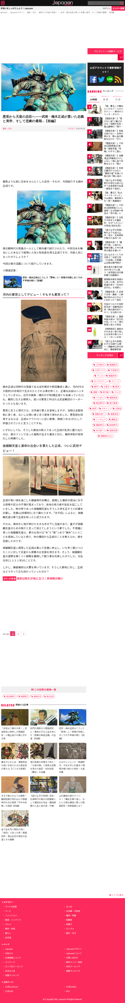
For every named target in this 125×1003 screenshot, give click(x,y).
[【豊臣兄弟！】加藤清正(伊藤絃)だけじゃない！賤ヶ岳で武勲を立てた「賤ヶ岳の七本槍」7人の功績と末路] (94, 159)
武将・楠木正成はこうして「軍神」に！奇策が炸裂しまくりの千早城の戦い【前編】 (52, 279)
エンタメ (70, 928)
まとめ (69, 906)
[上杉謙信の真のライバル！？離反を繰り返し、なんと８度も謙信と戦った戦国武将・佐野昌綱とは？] (72, 785)
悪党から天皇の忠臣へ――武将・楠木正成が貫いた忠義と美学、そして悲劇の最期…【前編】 (77, 12)
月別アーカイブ (73, 966)
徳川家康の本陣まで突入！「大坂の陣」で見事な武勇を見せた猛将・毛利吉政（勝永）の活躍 (43, 766)
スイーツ (115, 381)
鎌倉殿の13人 (107, 435)
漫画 (95, 392)
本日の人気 (10, 970)
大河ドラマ (100, 370)
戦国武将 (37, 696)
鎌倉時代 (100, 424)
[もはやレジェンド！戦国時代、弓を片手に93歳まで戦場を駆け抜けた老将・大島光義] (72, 751)
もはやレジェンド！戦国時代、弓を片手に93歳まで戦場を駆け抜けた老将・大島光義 (72, 766)
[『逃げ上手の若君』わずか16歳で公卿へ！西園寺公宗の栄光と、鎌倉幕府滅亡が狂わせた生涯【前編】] (94, 345)
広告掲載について (13, 957)
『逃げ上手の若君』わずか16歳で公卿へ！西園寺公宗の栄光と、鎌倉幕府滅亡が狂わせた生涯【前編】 (113, 348)
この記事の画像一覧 (45, 689)
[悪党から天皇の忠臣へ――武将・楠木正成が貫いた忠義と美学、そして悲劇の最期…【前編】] (43, 87)
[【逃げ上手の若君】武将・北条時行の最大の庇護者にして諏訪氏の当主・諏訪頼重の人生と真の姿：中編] (43, 785)
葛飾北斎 (113, 430)
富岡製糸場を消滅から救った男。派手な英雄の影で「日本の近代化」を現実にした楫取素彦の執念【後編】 (113, 286)
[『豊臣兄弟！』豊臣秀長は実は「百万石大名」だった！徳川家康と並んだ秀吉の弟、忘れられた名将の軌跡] (94, 320)
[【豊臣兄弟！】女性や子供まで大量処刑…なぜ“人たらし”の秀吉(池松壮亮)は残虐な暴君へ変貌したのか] (94, 221)
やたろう (71, 128)
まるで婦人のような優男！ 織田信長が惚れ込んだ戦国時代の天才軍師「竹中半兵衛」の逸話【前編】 (14, 800)
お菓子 (107, 386)
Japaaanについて (74, 953)
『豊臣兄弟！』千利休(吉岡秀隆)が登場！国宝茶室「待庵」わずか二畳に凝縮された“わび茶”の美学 (113, 150)
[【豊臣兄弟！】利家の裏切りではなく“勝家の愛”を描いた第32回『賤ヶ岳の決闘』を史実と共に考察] (94, 172)
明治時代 (100, 403)
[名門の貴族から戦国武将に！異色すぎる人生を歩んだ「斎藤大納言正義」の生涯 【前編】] (43, 717)
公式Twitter (101, 79)
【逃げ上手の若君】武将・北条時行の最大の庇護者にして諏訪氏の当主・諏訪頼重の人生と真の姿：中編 (43, 800)
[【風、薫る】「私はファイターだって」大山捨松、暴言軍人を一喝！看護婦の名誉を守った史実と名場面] (94, 196)
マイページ (10, 962)
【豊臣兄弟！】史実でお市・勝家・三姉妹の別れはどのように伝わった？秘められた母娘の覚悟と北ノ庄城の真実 (113, 298)
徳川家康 (113, 403)
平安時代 (114, 370)
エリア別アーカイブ (14, 966)
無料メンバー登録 (74, 962)
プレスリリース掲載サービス (108, 51)
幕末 (117, 386)
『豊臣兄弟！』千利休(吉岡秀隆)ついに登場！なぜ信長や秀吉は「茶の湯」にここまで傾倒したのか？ (113, 211)
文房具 (118, 408)
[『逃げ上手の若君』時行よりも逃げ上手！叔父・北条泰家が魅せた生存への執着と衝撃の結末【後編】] (94, 233)
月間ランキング (12, 975)
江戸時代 (100, 364)
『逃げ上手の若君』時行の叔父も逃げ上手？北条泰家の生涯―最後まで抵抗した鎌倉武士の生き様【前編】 (113, 187)
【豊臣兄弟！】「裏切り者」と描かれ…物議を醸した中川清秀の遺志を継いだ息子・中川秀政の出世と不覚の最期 (113, 248)
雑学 (96, 386)
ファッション (11, 915)
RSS (118, 79)
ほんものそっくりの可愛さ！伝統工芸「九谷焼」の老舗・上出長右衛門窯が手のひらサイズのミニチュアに (113, 261)
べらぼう (100, 397)
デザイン (106, 408)
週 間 (105, 98)
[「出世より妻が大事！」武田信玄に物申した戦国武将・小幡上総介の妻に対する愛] (14, 717)
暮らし (8, 933)
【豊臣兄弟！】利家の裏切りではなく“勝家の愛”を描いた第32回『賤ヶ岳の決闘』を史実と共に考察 (113, 174)
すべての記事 (11, 906)
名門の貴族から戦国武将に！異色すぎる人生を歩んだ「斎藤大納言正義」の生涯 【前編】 (43, 733)
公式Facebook (93, 79)
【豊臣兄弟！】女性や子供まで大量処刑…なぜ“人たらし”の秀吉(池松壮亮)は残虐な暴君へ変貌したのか (113, 224)
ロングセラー (100, 381)
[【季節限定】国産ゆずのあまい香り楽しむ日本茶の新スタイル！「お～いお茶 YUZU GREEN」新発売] (94, 332)
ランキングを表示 (104, 355)
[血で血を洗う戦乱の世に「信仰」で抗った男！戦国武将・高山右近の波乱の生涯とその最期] (14, 818)
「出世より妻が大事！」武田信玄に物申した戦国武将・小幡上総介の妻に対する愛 (14, 733)
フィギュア (101, 419)
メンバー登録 (118, 8)
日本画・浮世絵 (73, 911)
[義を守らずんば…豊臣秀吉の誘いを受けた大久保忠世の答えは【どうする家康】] (14, 751)
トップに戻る (117, 894)
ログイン (107, 8)
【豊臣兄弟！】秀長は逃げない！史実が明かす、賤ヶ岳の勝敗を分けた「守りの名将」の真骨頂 (113, 136)
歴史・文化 (31, 12)
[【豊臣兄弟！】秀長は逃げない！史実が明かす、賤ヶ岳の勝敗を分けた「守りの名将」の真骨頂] (94, 134)
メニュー (3, 3)
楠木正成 (50, 696)
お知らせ (9, 953)
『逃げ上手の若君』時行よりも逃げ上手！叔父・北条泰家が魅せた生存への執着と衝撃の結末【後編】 (113, 236)
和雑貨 (69, 919)
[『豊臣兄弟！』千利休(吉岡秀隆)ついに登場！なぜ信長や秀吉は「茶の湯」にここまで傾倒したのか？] (94, 209)
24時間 (93, 98)
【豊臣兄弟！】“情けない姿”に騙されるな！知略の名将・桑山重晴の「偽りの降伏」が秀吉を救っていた (113, 125)
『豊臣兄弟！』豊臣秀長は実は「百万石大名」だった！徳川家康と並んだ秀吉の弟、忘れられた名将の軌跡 (113, 323)
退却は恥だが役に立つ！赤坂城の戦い (33, 578)
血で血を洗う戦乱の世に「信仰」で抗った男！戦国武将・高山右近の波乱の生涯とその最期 (14, 834)
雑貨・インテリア (13, 919)
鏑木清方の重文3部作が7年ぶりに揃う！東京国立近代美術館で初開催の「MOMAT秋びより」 (114, 272)
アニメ (100, 375)
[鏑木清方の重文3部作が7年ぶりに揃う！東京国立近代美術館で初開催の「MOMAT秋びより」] (94, 271)
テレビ (117, 392)
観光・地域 (10, 928)
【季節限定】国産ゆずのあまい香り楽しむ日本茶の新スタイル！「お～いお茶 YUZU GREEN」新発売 (114, 335)
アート (8, 911)
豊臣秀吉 (114, 414)
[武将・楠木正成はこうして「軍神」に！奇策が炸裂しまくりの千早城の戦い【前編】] (72, 717)
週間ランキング (73, 970)
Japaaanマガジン (17, 12)
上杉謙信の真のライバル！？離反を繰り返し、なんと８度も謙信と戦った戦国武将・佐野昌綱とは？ (72, 800)
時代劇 (106, 392)
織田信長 (113, 397)
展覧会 (114, 419)
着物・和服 (71, 915)
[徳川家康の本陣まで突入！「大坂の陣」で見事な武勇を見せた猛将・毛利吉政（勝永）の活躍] (43, 751)
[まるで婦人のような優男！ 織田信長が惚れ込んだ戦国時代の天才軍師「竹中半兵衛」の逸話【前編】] (14, 785)
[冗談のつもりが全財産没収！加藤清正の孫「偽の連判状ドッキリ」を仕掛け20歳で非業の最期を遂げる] (94, 308)
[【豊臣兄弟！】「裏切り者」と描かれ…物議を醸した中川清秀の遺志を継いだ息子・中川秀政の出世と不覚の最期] (94, 246)
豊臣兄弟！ (100, 414)
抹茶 (94, 408)
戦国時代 (24, 696)
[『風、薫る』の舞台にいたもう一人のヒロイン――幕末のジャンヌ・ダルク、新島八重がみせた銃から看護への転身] (94, 110)
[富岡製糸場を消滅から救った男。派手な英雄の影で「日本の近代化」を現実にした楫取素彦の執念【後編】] (94, 283)
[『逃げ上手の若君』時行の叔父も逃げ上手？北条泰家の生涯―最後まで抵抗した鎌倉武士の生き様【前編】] (94, 184)
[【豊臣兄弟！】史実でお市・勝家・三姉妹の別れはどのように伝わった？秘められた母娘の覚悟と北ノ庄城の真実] (94, 295)
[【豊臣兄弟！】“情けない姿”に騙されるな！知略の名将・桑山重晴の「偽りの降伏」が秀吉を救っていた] (94, 122)
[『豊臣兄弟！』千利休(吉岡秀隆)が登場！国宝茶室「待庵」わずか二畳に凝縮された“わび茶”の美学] (94, 147)
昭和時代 (113, 424)
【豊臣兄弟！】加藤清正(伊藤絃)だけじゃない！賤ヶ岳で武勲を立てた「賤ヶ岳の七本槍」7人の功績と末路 (113, 162)
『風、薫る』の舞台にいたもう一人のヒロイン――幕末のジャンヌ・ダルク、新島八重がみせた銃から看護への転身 (113, 112)
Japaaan (62, 3)
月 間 (118, 98)
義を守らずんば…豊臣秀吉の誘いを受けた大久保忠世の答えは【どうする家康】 (14, 765)
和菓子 (69, 924)
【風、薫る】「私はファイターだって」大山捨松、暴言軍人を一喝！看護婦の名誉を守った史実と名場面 (113, 199)
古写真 (8, 937)
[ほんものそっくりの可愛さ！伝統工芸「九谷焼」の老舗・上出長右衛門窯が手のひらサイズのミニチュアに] (94, 258)
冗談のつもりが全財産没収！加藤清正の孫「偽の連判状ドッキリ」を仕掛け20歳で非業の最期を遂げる (113, 310)
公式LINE (109, 79)
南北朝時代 (10, 696)
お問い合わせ (72, 957)
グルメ (8, 924)
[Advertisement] (43, 39)
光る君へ (100, 430)
